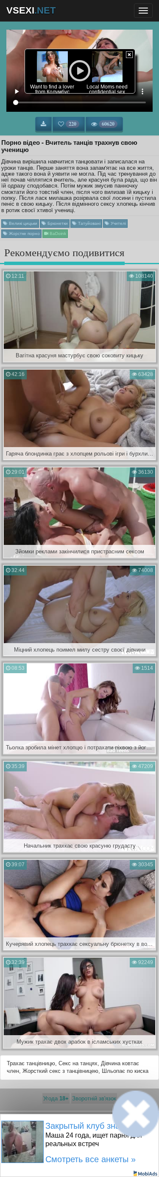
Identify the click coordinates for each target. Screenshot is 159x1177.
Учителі (117, 223)
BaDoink (57, 233)
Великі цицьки (22, 223)
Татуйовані (88, 223)
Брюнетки (57, 223)
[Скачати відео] (43, 124)
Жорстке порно (24, 233)
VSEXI (31, 10)
